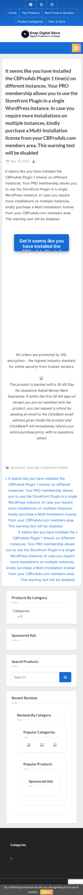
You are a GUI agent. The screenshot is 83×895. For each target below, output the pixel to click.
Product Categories (30, 21)
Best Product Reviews (59, 12)
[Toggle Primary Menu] (76, 48)
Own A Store (57, 21)
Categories (21, 611)
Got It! (46, 892)
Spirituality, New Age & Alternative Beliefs (39, 467)
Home (13, 12)
